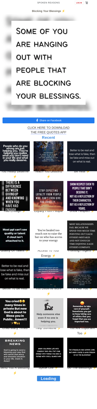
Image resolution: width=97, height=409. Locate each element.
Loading (48, 378)
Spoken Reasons (48, 3)
